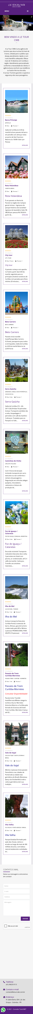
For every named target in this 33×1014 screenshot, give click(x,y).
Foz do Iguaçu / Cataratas (11, 532)
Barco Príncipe (11, 120)
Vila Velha (9, 825)
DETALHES (25, 145)
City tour (8, 255)
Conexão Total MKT (19, 1009)
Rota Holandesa (11, 185)
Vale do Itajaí (10, 753)
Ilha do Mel (9, 606)
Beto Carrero (10, 322)
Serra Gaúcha (10, 389)
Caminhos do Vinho (13, 461)
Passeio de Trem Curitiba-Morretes (12, 674)
